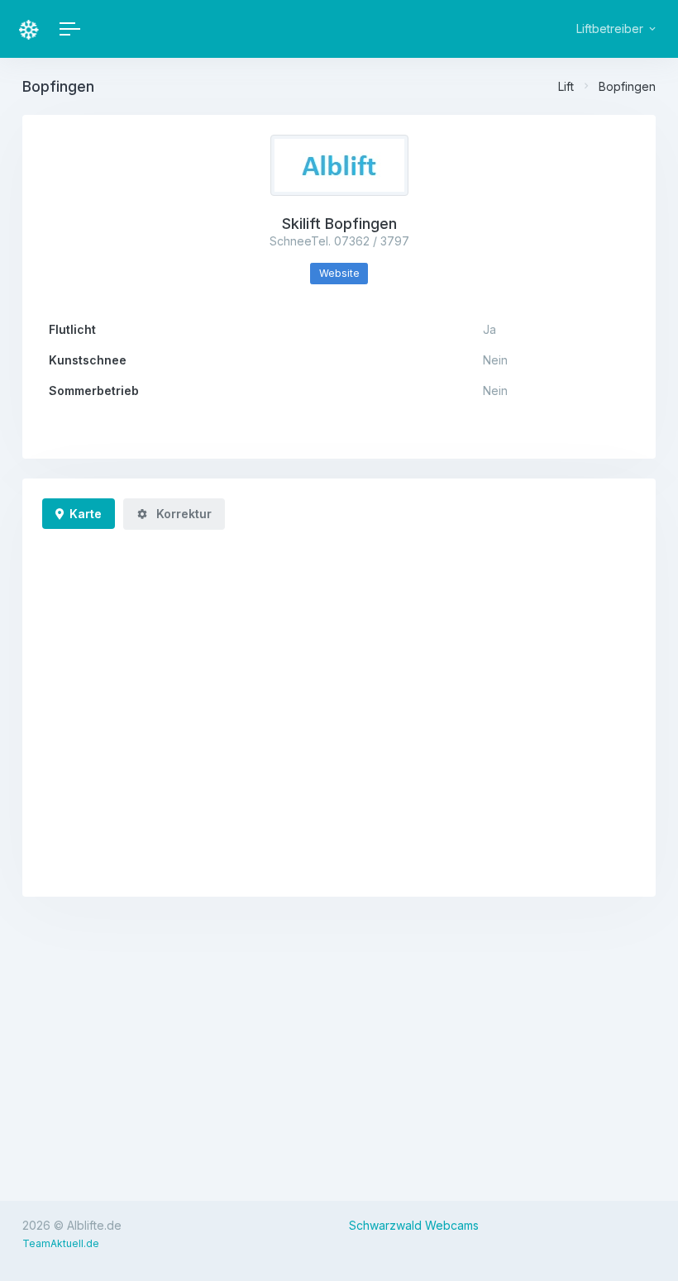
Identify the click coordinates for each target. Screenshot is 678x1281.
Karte (85, 514)
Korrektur (182, 514)
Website (339, 273)
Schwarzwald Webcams (414, 1225)
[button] (614, 29)
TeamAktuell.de (60, 1243)
